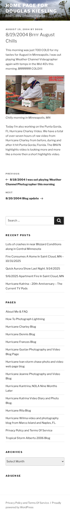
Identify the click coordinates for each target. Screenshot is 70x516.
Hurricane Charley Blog (21, 326)
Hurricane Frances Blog (21, 342)
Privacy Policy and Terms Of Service (29, 430)
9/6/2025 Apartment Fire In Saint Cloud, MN (35, 276)
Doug (39, 29)
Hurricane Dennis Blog (20, 334)
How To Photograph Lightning (25, 319)
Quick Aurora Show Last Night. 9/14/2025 (33, 268)
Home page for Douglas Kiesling (31, 8)
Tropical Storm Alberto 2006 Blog (28, 438)
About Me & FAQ (16, 311)
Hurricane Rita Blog (18, 410)
